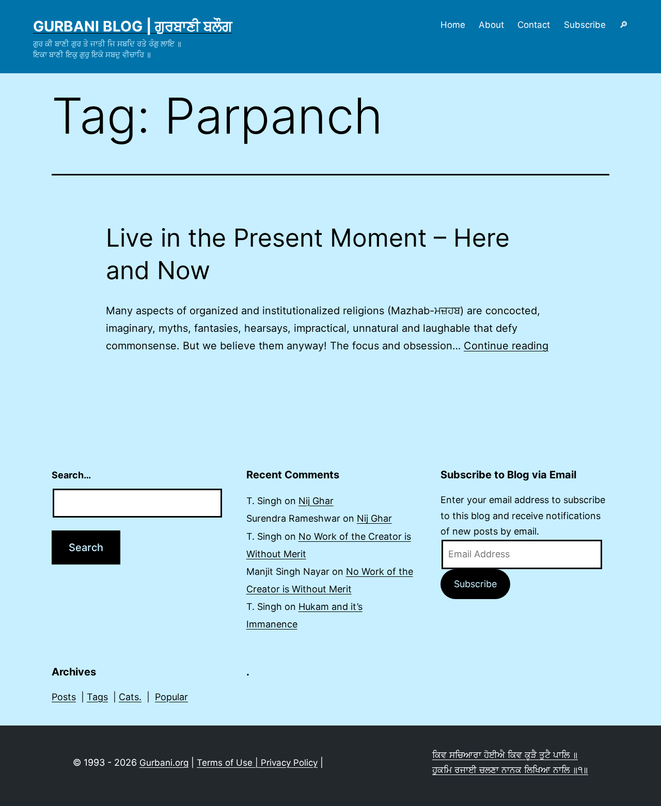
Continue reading (506, 346)
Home (452, 25)
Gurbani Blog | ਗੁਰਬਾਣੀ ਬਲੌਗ (132, 26)
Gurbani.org (163, 762)
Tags (97, 696)
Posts (64, 696)
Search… (71, 475)
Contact (533, 25)
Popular (171, 696)
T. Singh (264, 500)
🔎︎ (623, 25)
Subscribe (585, 25)
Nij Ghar (316, 500)
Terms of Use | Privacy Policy (257, 762)
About (491, 25)
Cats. (130, 696)
